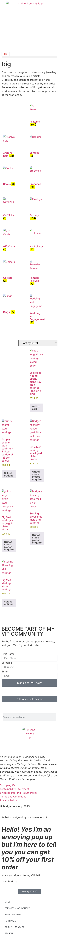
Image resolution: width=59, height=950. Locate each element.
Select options (8, 474)
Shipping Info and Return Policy (18, 792)
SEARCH (9, 933)
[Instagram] (13, 747)
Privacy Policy (8, 800)
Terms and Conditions (13, 796)
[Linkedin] (21, 747)
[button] (29, 57)
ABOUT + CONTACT (14, 927)
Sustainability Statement (14, 789)
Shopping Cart (8, 785)
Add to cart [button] (36, 407)
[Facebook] (4, 747)
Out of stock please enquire (37, 475)
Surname (7, 662)
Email (5, 671)
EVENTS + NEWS (13, 914)
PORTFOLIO (10, 920)
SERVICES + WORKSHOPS (17, 908)
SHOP (7, 902)
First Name (8, 654)
